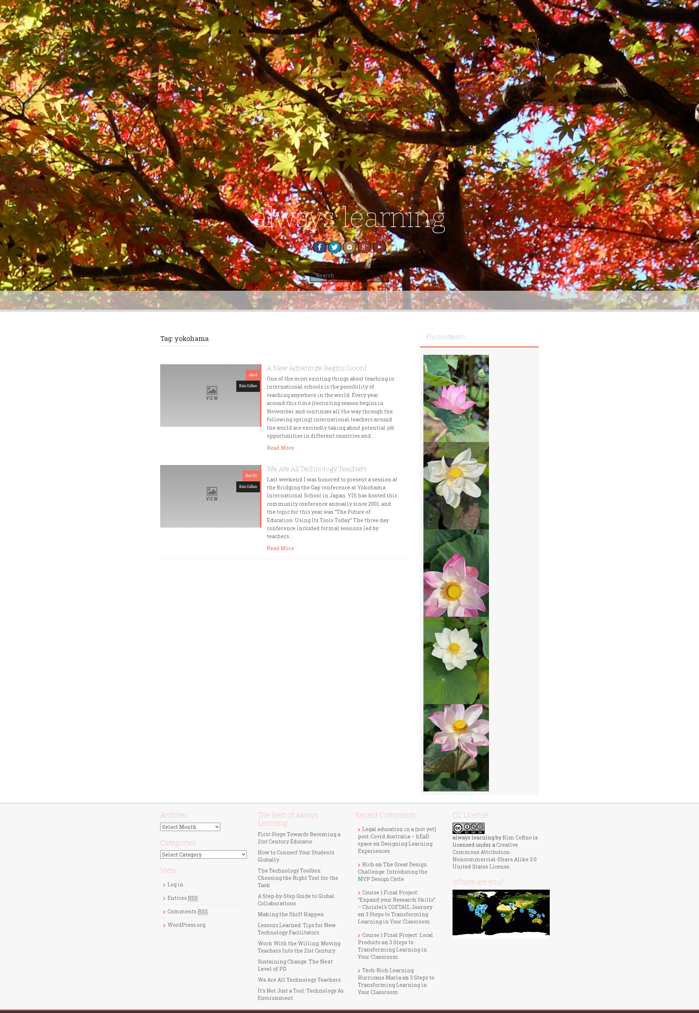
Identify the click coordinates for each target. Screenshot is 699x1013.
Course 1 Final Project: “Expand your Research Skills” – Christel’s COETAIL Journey (396, 899)
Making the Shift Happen (291, 914)
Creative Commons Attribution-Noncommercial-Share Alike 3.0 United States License (495, 855)
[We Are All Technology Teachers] (210, 495)
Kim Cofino (248, 386)
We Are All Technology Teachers (317, 469)
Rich (368, 864)
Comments (187, 911)
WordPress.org (186, 924)
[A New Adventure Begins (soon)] (210, 395)
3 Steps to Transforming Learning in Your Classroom (394, 918)
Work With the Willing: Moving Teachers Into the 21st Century (299, 947)
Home (264, 300)
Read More (280, 447)
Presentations (363, 300)
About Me (292, 300)
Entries (182, 897)
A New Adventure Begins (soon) (317, 368)
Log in (175, 884)
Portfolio (325, 300)
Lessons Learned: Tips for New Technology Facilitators (297, 929)
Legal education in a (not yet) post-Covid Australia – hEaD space (397, 836)
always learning (349, 217)
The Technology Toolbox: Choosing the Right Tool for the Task (298, 878)
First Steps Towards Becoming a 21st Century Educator (299, 838)
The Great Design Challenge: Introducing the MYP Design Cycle (392, 871)
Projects (401, 300)
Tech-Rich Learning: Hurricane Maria (386, 974)
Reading (430, 300)
